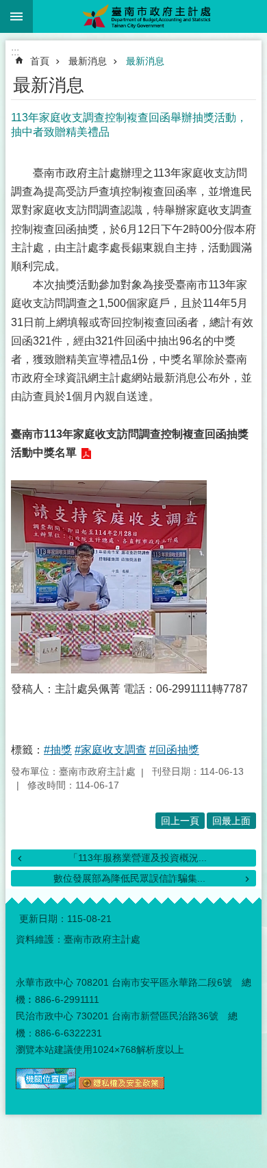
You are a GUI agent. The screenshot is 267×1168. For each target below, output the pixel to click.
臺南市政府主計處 (150, 16)
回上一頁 (180, 820)
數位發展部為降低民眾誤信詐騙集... (129, 878)
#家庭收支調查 (111, 750)
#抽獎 (58, 750)
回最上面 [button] (231, 820)
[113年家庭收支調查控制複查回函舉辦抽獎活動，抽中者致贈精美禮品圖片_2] (121, 1085)
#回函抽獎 (174, 750)
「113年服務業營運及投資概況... (137, 857)
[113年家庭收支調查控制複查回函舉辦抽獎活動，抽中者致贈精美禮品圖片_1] (46, 1085)
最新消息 (87, 60)
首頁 (39, 60)
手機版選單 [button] (16, 16)
